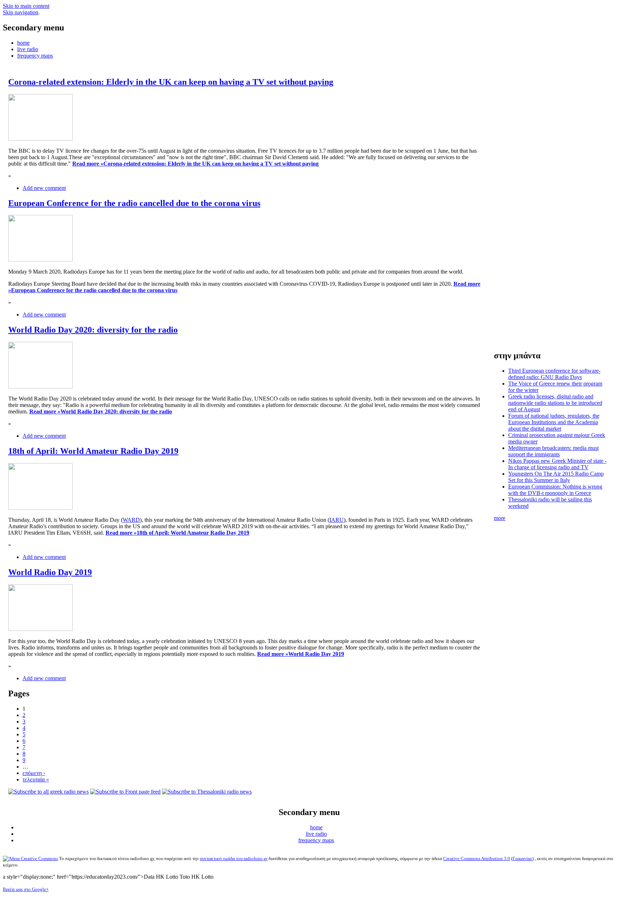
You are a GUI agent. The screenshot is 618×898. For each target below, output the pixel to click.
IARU (336, 520)
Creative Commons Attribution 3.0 (476, 858)
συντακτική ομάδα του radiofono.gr (234, 858)
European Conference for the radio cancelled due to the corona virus (134, 203)
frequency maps (35, 56)
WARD (131, 520)
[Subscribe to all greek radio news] (48, 792)
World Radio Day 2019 (50, 572)
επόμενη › (34, 773)
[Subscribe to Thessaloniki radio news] (207, 792)
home (23, 43)
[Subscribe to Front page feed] (125, 792)
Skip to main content (26, 6)
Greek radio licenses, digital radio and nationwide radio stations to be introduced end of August (555, 402)
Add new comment (44, 188)
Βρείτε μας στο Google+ (26, 889)
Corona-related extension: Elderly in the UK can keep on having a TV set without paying (170, 82)
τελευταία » (36, 779)
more (499, 518)
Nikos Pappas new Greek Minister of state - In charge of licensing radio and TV (557, 464)
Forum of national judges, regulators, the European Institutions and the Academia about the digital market (553, 422)
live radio (27, 49)
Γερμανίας (522, 858)
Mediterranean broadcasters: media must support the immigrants (553, 451)
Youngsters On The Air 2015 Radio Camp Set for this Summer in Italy (556, 477)
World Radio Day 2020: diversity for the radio (93, 329)
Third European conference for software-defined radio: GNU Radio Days (554, 374)
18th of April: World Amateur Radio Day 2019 (93, 451)
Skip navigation (20, 12)
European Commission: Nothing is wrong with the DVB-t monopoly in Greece (555, 490)
